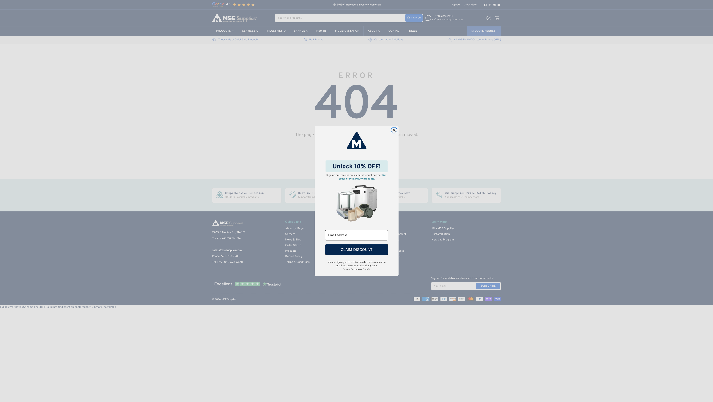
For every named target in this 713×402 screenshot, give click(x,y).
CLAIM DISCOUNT (356, 250)
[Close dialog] (394, 130)
